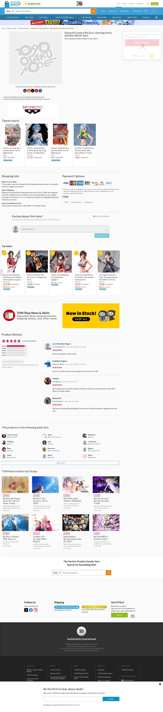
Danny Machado (54, 451)
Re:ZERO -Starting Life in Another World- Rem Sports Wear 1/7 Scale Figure (84, 150)
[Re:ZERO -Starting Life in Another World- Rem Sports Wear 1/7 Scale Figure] (85, 135)
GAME (97, 533)
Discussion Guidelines (102, 216)
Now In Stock (132, 17)
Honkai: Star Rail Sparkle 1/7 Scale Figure (60, 276)
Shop (119, 4)
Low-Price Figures (12, 17)
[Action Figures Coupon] (81, 22)
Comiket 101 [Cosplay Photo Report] (40, 539)
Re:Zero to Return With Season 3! (11, 537)
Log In (148, 4)
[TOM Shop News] (30, 315)
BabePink (93, 457)
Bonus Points (117, 17)
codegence (56, 381)
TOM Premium (32, 675)
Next (120, 272)
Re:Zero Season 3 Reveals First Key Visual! (101, 501)
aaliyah (11, 451)
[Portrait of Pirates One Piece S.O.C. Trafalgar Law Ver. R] (37, 261)
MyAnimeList (129, 680)
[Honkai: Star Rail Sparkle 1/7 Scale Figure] (61, 261)
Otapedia (139, 4)
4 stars (4, 348)
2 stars (4, 353)
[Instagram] (35, 610)
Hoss (10, 444)
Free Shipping (86, 17)
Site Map (101, 670)
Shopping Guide (34, 4)
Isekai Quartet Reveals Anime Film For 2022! (72, 539)
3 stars (4, 350)
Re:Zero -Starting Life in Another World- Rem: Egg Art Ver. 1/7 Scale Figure (36, 150)
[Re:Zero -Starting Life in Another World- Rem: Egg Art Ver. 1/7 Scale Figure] (37, 135)
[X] (26, 610)
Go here (22, 197)
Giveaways (146, 17)
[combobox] (52, 11)
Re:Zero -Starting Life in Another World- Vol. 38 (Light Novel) (60, 150)
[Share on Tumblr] (25, 90)
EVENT (36, 533)
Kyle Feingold (57, 401)
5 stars (4, 346)
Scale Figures (43, 17)
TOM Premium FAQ (81, 673)
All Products (137, 11)
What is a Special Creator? (104, 681)
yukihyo (51, 457)
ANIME (6, 495)
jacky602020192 (95, 444)
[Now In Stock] (90, 315)
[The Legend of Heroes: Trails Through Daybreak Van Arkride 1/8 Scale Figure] (109, 261)
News (125, 4)
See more (61, 463)
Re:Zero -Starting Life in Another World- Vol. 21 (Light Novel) (12, 150)
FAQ (66, 202)
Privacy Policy (55, 673)
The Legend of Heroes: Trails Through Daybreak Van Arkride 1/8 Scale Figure (108, 277)
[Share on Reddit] (29, 90)
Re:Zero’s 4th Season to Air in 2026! (40, 501)
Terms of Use (76, 202)
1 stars (4, 355)
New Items (112, 11)
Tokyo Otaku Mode (79, 3)
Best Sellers (125, 11)
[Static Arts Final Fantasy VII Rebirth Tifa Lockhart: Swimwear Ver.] (85, 261)
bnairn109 (12, 457)
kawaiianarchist (95, 451)
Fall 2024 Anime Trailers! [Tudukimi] (72, 499)
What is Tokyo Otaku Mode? (35, 670)
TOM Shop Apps (127, 670)
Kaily (91, 437)
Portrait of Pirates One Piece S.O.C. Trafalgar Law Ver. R (37, 277)
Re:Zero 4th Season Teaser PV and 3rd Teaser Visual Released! (11, 502)
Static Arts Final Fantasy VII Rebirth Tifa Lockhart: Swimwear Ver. (84, 277)
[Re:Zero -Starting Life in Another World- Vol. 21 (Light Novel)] (13, 135)
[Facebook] (31, 610)
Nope (51, 444)
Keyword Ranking (104, 677)
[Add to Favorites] (21, 126)
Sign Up (154, 4)
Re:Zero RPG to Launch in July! (101, 537)
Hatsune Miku (102, 17)
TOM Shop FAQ (80, 670)
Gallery (131, 4)
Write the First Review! (13, 362)
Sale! (103, 11)
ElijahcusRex (13, 437)
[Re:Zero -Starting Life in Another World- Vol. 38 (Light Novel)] (61, 135)
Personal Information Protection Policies (58, 678)
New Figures (29, 17)
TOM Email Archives (105, 673)
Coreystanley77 (58, 347)
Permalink (83, 347)
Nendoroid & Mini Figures (65, 17)
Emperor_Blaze (58, 364)
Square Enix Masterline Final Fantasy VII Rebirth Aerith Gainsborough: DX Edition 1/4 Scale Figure (12, 277)
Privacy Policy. (75, 705)
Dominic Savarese (55, 437)
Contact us (88, 202)
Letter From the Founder (33, 679)
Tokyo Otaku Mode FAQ (81, 678)
